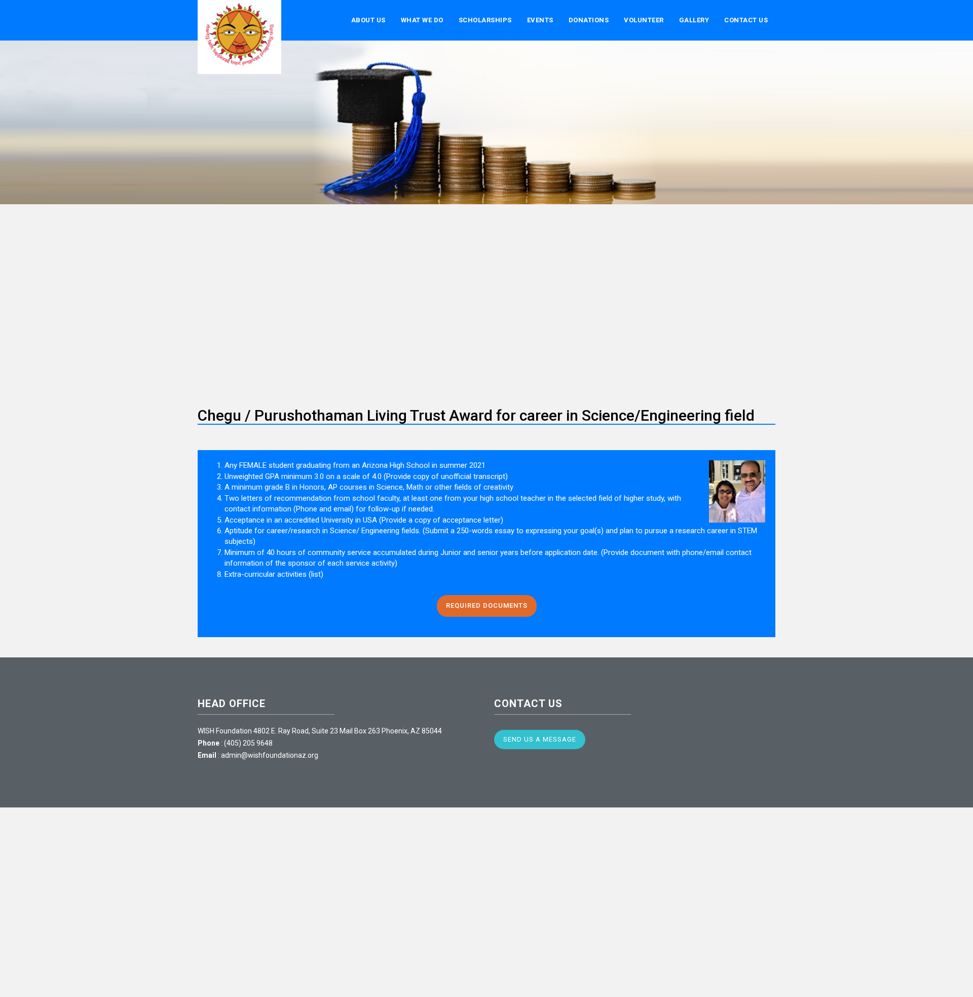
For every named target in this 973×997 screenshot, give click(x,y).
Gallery (694, 20)
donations (589, 20)
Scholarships (485, 20)
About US (368, 20)
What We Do (422, 20)
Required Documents (487, 605)
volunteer (644, 20)
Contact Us (746, 20)
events (540, 20)
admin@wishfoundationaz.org (269, 755)
